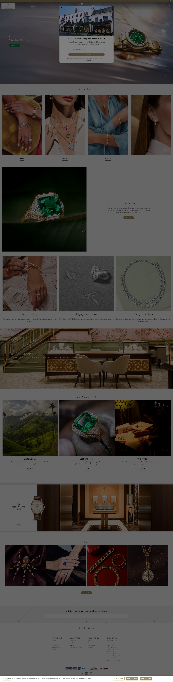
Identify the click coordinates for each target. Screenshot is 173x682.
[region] (86, 679)
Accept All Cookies (146, 678)
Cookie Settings (119, 678)
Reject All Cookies (132, 678)
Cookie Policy (7, 680)
